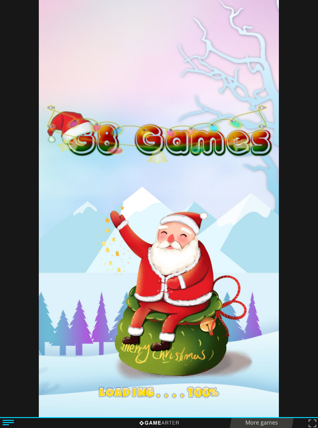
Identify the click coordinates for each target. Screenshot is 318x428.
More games (261, 422)
